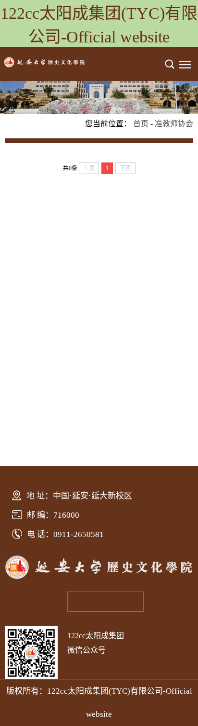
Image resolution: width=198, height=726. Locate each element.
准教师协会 (174, 124)
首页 (140, 124)
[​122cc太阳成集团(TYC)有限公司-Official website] (44, 64)
